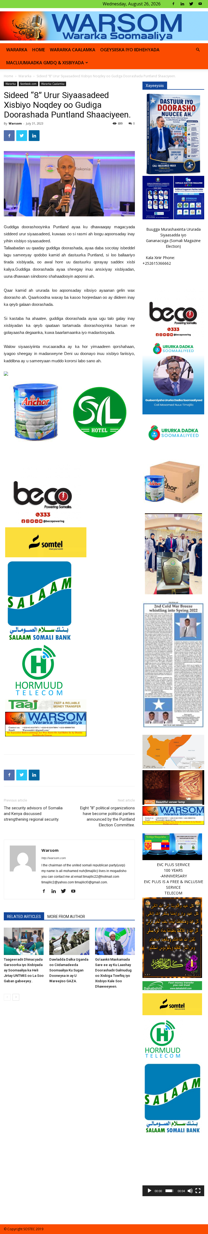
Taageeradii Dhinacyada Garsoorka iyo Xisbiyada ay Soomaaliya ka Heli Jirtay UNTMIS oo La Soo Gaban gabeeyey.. (24, 970)
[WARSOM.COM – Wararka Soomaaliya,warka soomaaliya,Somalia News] (104, 26)
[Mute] (190, 1190)
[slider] (169, 1190)
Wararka (16, 50)
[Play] (149, 1190)
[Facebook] (173, 4)
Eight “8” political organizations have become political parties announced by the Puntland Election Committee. (107, 816)
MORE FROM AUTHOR (66, 916)
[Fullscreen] (198, 1190)
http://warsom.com (53, 858)
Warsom (15, 123)
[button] (197, 49)
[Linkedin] (182, 4)
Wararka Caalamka (72, 50)
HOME (38, 50)
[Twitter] (191, 4)
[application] (173, 1165)
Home (8, 76)
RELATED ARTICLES (24, 916)
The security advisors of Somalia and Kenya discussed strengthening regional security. (33, 814)
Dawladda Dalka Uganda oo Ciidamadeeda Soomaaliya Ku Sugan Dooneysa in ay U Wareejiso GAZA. (68, 970)
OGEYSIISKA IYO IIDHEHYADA (130, 50)
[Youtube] (200, 4)
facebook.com (28, 84)
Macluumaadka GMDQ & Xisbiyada (45, 63)
